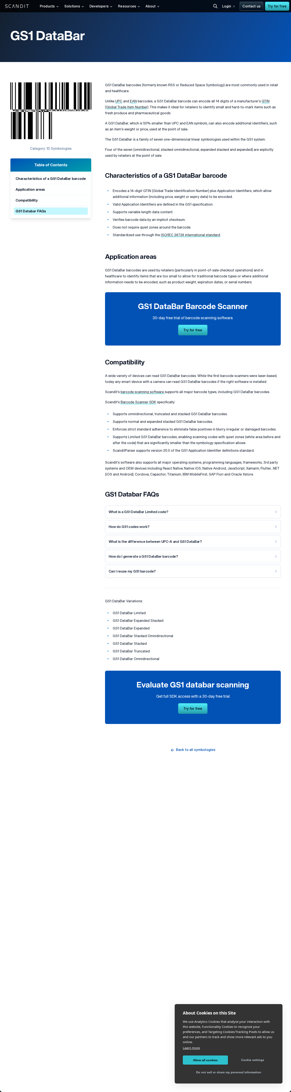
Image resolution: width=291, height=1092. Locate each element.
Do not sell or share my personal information (228, 1072)
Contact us (251, 6)
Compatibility (27, 200)
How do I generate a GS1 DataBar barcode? (143, 557)
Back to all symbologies (196, 750)
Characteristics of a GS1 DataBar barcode (51, 179)
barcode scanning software (143, 392)
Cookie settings (252, 1060)
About (151, 6)
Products (47, 6)
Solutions (72, 6)
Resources (127, 6)
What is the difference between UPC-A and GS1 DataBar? (155, 542)
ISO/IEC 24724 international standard (190, 235)
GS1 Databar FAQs (31, 211)
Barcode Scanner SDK (138, 402)
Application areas (30, 190)
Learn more (191, 1048)
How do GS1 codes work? (129, 527)
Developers (99, 6)
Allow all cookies (205, 1060)
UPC (118, 101)
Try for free (277, 6)
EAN (133, 101)
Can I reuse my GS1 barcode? (132, 571)
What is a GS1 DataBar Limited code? (138, 512)
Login (226, 6)
